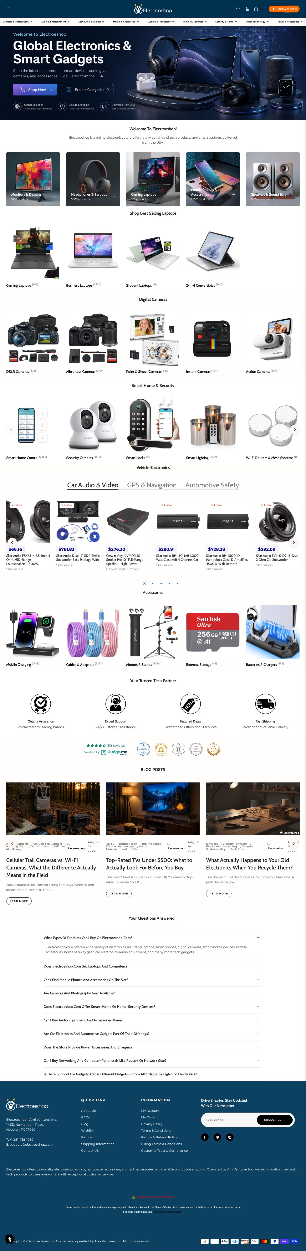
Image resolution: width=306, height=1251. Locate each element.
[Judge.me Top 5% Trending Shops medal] (196, 749)
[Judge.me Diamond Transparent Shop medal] (143, 749)
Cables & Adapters (84, 665)
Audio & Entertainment (53, 21)
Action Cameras (261, 371)
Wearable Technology (159, 21)
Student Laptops (141, 285)
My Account (150, 1111)
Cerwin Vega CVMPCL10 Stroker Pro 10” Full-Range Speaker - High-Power (124, 560)
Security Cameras (83, 458)
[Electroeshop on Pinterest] (217, 1137)
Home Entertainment (126, 848)
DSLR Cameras (21, 371)
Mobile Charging (22, 664)
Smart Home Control (26, 458)
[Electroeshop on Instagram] (230, 1137)
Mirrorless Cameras (84, 371)
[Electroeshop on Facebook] (205, 1137)
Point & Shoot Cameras (147, 371)
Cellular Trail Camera (47, 843)
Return (86, 1137)
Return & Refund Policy (159, 1137)
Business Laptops (83, 285)
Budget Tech (128, 843)
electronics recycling (221, 846)
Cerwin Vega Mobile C (123, 569)
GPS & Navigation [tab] (152, 485)
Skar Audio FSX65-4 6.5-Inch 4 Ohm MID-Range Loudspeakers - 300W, (28, 560)
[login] (247, 9)
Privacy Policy (151, 1124)
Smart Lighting (201, 458)
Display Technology (120, 846)
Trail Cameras (39, 846)
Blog (84, 1124)
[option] (28, 540)
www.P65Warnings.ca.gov (167, 1211)
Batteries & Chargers (265, 665)
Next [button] (293, 542)
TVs (134, 849)
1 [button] (144, 583)
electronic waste (235, 843)
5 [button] (177, 583)
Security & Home (224, 21)
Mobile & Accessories (124, 21)
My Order (148, 1117)
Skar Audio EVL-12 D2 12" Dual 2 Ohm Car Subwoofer (277, 558)
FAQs (85, 1117)
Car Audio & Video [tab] (92, 485)
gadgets (248, 846)
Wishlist (87, 1131)
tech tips (237, 849)
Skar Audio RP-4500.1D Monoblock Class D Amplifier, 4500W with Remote (227, 560)
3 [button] (161, 583)
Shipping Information (97, 1144)
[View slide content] (153, 69)
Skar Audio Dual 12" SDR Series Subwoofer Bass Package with (78, 558)
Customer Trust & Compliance (164, 1151)
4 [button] (169, 583)
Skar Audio (14, 569)
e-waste (212, 843)
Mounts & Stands (143, 665)
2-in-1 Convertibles (204, 285)
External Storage (201, 665)
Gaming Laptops (22, 285)
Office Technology (255, 21)
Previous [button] (12, 542)
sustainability (216, 849)
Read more (19, 901)
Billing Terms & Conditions (161, 1144)
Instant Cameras (202, 371)
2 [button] (152, 583)
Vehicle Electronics (193, 21)
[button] (238, 9)
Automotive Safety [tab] (212, 485)
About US (88, 1111)
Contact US (90, 1151)
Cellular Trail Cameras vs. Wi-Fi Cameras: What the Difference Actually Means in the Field (51, 868)
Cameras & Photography (16, 21)
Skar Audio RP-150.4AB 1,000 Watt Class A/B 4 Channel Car (177, 558)
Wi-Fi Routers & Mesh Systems (272, 458)
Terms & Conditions (156, 1131)
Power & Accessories (288, 21)
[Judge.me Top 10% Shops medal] (213, 749)
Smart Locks (138, 458)
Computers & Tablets (89, 21)
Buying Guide (151, 843)
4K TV (110, 843)
